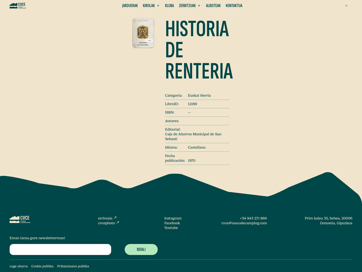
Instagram (173, 218)
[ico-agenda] (346, 6)
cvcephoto (109, 223)
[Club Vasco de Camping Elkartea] (18, 5)
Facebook (172, 223)
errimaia (107, 218)
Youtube (171, 228)
